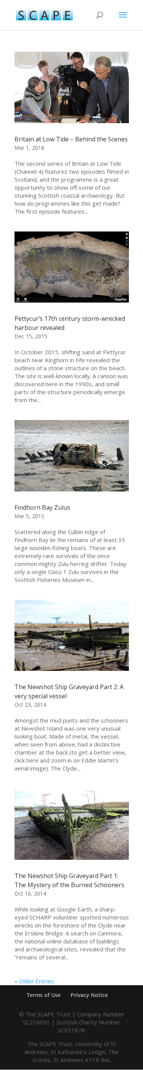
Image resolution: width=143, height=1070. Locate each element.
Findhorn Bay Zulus (42, 507)
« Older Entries (34, 981)
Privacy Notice (89, 995)
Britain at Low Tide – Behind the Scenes (71, 139)
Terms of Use (44, 995)
